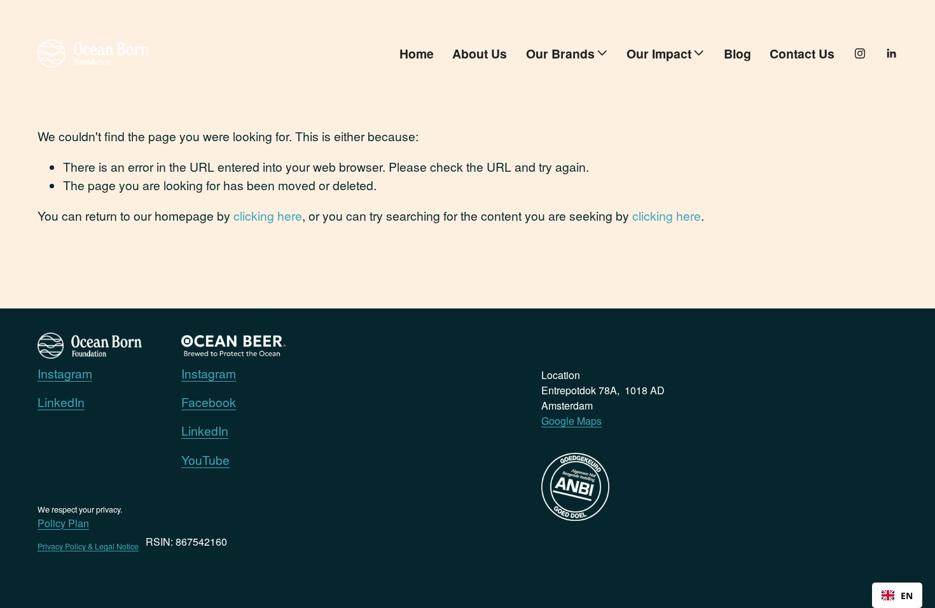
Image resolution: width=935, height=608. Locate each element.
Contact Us (802, 53)
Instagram (65, 373)
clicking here (267, 215)
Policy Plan (63, 523)
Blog (737, 53)
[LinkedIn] (891, 53)
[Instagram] (860, 53)
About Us (479, 53)
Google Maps (571, 420)
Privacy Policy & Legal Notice (88, 546)
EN (907, 596)
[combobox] (897, 595)
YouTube (205, 459)
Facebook (208, 401)
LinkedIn (61, 401)
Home (416, 53)
